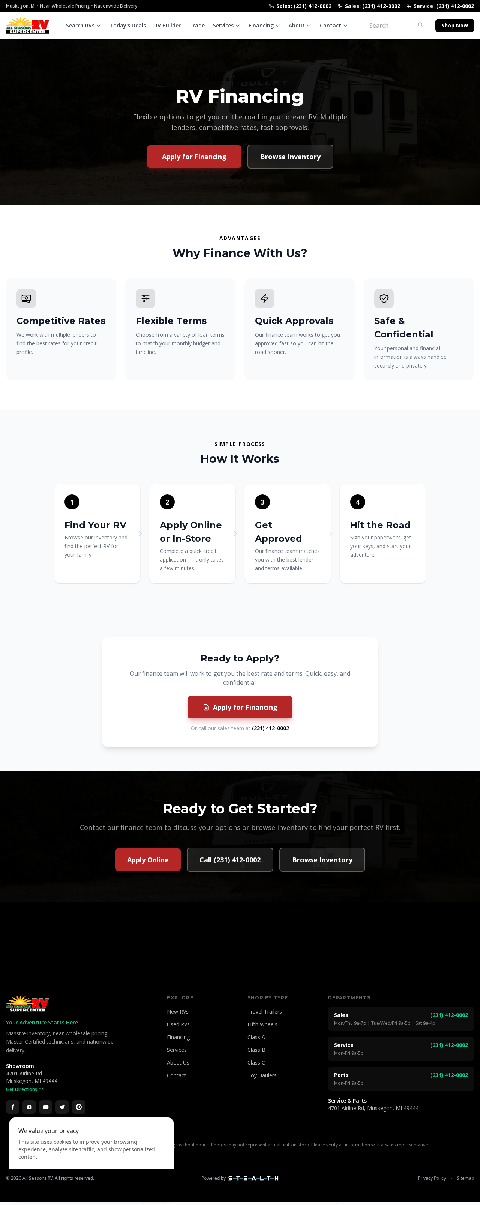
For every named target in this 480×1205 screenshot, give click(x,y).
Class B (257, 1049)
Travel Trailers (265, 1011)
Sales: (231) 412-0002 (304, 5)
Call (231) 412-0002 (230, 859)
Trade (197, 25)
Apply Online (148, 859)
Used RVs (178, 1024)
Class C (256, 1062)
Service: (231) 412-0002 (444, 5)
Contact (330, 25)
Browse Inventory (290, 156)
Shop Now (454, 25)
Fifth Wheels (263, 1024)
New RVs (178, 1011)
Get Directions (21, 1089)
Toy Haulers (262, 1075)
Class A (256, 1037)
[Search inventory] (420, 25)
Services (223, 25)
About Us (178, 1062)
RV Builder (167, 25)
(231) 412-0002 (270, 728)
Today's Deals (128, 25)
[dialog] (91, 1156)
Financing (261, 25)
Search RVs (80, 25)
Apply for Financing (194, 156)
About (297, 25)
